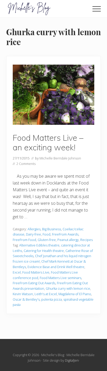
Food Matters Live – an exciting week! (48, 143)
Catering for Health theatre (44, 250)
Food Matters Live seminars (60, 277)
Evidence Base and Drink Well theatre (56, 266)
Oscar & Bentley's (26, 299)
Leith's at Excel (46, 294)
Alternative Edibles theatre (39, 245)
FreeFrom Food (24, 239)
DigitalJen (72, 360)
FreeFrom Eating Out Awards (34, 283)
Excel (17, 272)
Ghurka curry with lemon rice (68, 288)
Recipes (86, 239)
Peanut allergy (68, 239)
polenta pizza (51, 299)
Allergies (34, 229)
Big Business (51, 229)
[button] (96, 8)
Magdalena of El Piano (74, 294)
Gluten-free (47, 239)
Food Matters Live (35, 272)
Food (46, 234)
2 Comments (26, 163)
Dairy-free (33, 234)
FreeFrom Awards (65, 234)
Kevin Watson (23, 294)
